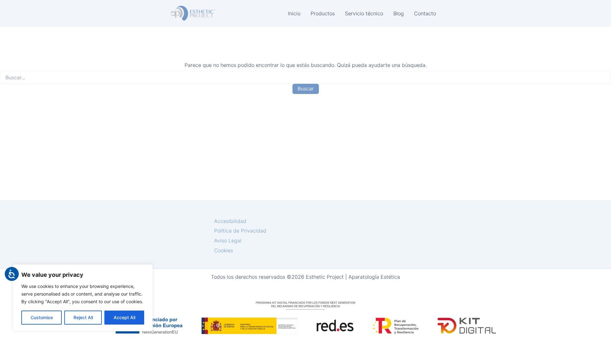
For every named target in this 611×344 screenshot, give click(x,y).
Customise (42, 317)
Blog (398, 13)
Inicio (294, 13)
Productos (323, 13)
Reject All (83, 317)
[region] (83, 297)
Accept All (124, 317)
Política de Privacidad (240, 230)
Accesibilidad (230, 221)
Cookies (223, 250)
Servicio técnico (364, 13)
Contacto (425, 13)
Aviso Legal (228, 240)
